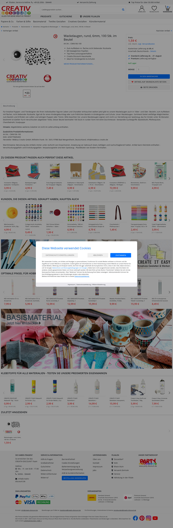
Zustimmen (121, 255)
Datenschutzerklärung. (82, 276)
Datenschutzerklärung (83, 284)
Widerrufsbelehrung (98, 284)
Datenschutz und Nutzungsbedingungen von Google (69, 268)
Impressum (71, 284)
